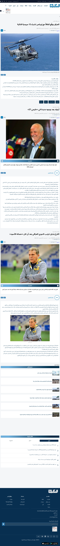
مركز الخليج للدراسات (53, 517)
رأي (17, 6)
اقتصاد (34, 6)
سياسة (41, 102)
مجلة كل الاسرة (9, 505)
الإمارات (46, 6)
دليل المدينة (22, 505)
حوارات (11, 499)
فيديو (14, 6)
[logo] (55, 6)
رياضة (30, 6)
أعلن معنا (22, 499)
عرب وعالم (40, 6)
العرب (54, 21)
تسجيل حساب (10, 1)
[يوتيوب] (0, 1)
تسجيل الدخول (15, 1)
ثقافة (26, 6)
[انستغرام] (2, 1)
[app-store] (46, 543)
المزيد (10, 6)
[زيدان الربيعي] (57, 173)
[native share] (2, 30)
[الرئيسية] (53, 493)
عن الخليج (55, 513)
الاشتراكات (22, 502)
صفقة (46, 102)
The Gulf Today (9, 502)
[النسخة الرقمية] (8, 11)
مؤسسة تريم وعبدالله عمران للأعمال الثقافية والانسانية (47, 511)
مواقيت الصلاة (44, 1)
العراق (57, 102)
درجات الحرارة (39, 1)
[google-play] (54, 543)
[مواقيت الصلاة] (0, 11)
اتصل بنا (55, 515)
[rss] (48, 536)
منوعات (21, 6)
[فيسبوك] (6, 1)
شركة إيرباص (51, 102)
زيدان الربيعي (50, 173)
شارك (5, 30)
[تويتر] (4, 1)
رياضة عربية (55, 107)
